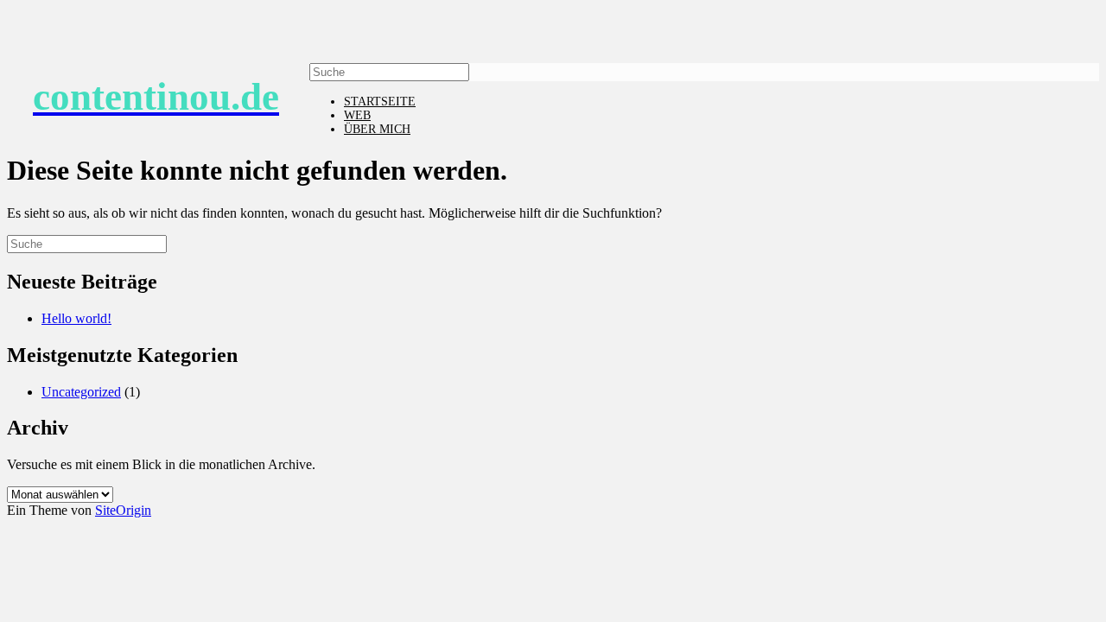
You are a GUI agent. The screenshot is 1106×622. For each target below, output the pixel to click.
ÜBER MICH (377, 129)
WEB (357, 115)
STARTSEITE (380, 101)
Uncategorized (81, 391)
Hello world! (76, 318)
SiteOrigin (123, 510)
